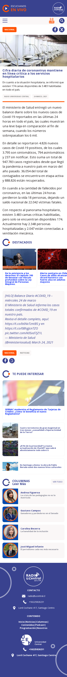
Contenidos (27, 624)
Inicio (21, 621)
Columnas (41, 621)
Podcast (40, 624)
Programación (28, 628)
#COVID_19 (42, 296)
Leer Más (19, 484)
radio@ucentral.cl (36, 596)
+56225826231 (36, 601)
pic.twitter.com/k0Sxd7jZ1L (23, 333)
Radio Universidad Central (16, 96)
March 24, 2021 (42, 342)
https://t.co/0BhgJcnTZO (21, 328)
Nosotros (42, 628)
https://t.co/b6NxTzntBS (21, 324)
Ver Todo (57, 481)
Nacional (10, 29)
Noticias (24, 353)
